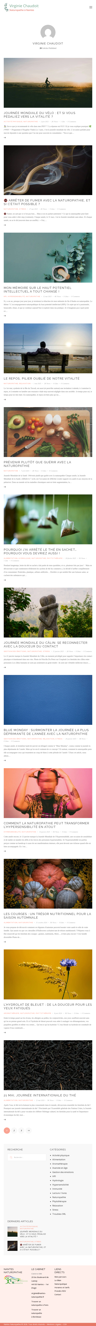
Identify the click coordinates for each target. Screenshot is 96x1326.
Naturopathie (31, 122)
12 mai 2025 (47, 296)
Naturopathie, (27, 1242)
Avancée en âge (60, 1167)
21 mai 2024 (40, 1100)
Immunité (57, 1188)
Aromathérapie (11, 1013)
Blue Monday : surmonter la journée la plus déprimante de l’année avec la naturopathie (46, 731)
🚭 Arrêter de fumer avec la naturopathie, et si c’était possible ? (33, 1247)
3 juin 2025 (45, 122)
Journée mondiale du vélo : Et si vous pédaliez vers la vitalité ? (40, 114)
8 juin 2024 (58, 1013)
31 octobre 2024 (41, 923)
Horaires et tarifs (62, 1287)
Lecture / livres (59, 1193)
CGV (65, 1324)
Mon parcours (60, 1277)
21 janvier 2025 (58, 651)
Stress (22, 209)
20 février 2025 (71, 558)
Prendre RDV (60, 1291)
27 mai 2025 (33, 209)
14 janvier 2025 (44, 832)
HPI (5, 296)
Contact (57, 1294)
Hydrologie (24, 558)
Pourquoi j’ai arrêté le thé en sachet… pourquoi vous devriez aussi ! (40, 551)
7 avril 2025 (25, 471)
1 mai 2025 (37, 383)
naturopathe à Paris (39, 1305)
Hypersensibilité (16, 296)
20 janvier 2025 (71, 739)
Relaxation (25, 383)
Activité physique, (29, 1226)
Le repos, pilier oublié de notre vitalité (42, 378)
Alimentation (11, 558)
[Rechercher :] (27, 1157)
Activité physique (13, 122)
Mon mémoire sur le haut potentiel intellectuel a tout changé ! (38, 289)
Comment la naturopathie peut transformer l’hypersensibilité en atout (46, 825)
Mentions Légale (53, 1324)
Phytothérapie (54, 558)
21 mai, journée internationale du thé (40, 1095)
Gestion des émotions (15, 651)
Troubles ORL (59, 1214)
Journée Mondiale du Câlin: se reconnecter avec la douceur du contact (46, 644)
